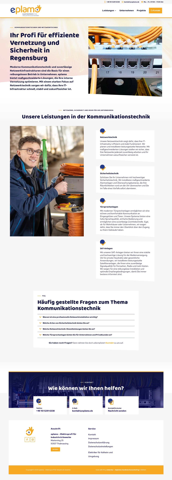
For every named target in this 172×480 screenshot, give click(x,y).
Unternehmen (126, 10)
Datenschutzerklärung (98, 442)
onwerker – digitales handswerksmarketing (122, 470)
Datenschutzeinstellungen (100, 446)
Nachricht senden (117, 410)
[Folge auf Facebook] (27, 439)
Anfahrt (55, 449)
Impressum (93, 438)
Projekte (141, 10)
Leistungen (108, 10)
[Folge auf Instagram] (32, 439)
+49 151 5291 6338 (113, 2)
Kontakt (110, 343)
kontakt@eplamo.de (131, 2)
